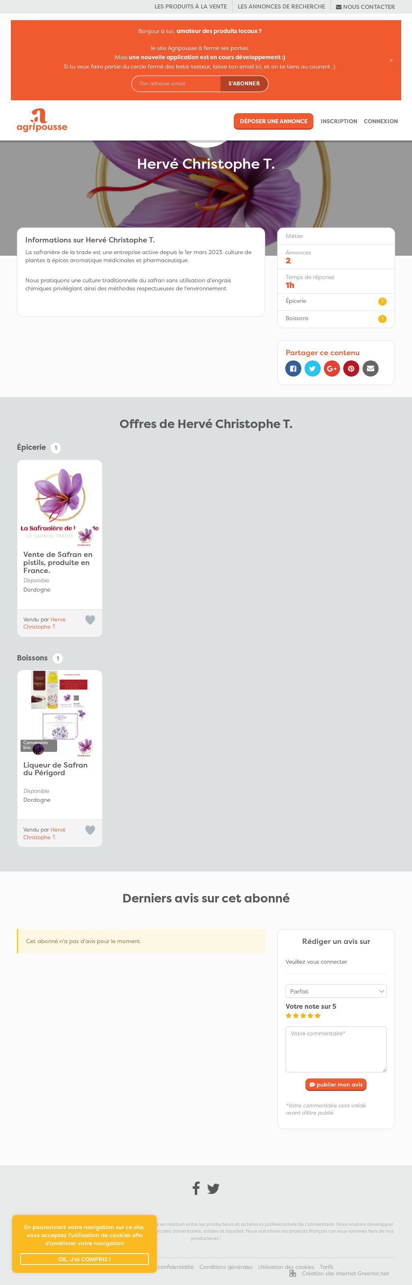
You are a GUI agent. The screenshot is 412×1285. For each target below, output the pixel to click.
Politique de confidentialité (160, 1267)
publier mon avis (339, 1084)
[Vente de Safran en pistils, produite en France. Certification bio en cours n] (59, 502)
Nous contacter (368, 6)
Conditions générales (226, 1267)
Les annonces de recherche (281, 6)
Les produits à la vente (190, 6)
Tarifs (327, 1267)
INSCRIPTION (339, 121)
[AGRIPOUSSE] (39, 120)
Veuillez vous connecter (316, 961)
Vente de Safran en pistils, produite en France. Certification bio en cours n (58, 562)
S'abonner (244, 83)
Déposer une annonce (273, 121)
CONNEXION (381, 121)
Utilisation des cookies (286, 1267)
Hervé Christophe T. (44, 623)
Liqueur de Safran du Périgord (55, 769)
